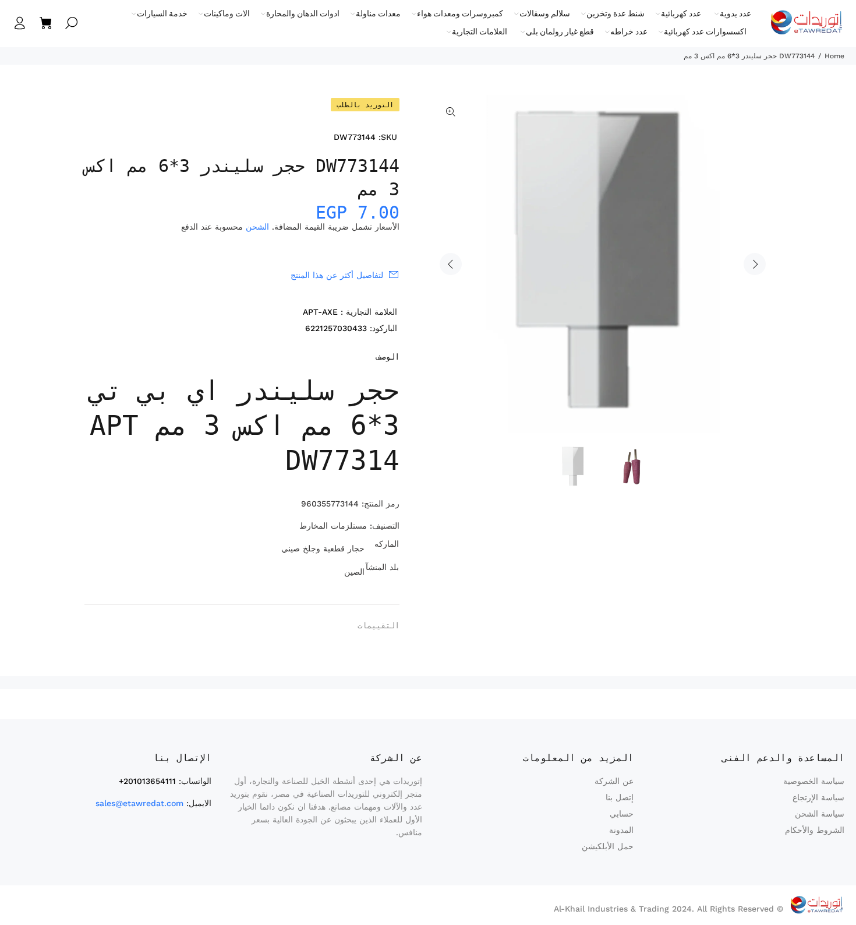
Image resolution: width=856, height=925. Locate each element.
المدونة (621, 830)
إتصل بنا (620, 797)
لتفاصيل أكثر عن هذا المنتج (337, 275)
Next (755, 264)
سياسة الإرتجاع (818, 797)
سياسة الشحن (819, 813)
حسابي (622, 813)
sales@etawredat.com (139, 803)
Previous (451, 264)
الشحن (257, 226)
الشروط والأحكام (814, 830)
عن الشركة (614, 781)
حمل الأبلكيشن (608, 846)
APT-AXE (320, 311)
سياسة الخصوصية (813, 781)
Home (834, 56)
